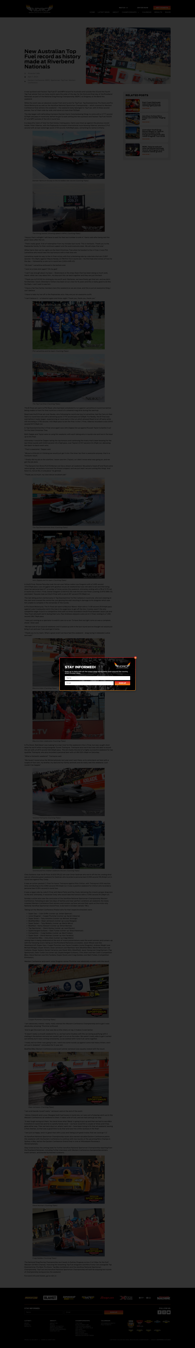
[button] (135, 657)
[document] (97, 674)
